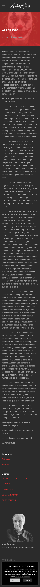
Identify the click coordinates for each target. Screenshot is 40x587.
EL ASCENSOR (9, 500)
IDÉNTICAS (7, 489)
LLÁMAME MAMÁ (10, 495)
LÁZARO (6, 484)
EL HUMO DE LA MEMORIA (14, 479)
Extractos (6, 459)
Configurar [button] (27, 580)
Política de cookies (22, 577)
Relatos (5, 464)
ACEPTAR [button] (15, 580)
